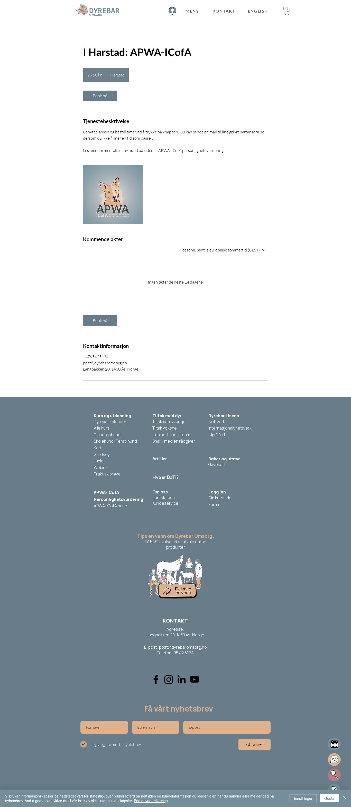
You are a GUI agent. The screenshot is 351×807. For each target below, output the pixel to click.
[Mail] (334, 744)
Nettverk (216, 421)
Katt (97, 448)
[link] (100, 96)
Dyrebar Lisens (223, 416)
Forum (214, 504)
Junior (99, 461)
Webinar (101, 467)
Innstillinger (303, 798)
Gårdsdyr (102, 454)
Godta (329, 798)
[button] (286, 11)
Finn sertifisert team (171, 434)
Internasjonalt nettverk (230, 428)
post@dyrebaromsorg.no (183, 647)
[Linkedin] (181, 679)
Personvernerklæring (151, 800)
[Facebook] (156, 679)
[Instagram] (168, 679)
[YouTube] (194, 679)
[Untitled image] (113, 194)
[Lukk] (345, 798)
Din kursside (220, 498)
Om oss (160, 492)
